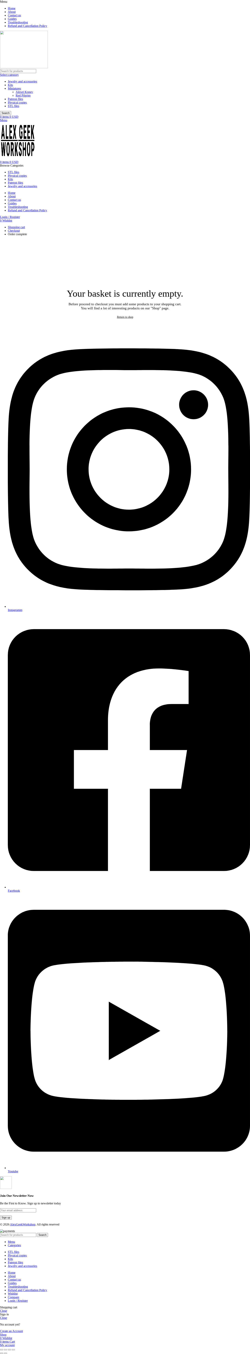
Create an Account (11, 1331)
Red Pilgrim (23, 95)
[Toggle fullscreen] (9, 1349)
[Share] (5, 1349)
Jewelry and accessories (22, 81)
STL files (13, 106)
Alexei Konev (24, 92)
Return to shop (125, 317)
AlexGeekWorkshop (22, 1224)
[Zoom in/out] (13, 1349)
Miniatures (14, 88)
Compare (13, 1297)
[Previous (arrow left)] (1, 1353)
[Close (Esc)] (1, 1349)
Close (3, 1310)
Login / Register (18, 1300)
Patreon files (15, 99)
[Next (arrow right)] (5, 1353)
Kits (10, 85)
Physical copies (17, 102)
